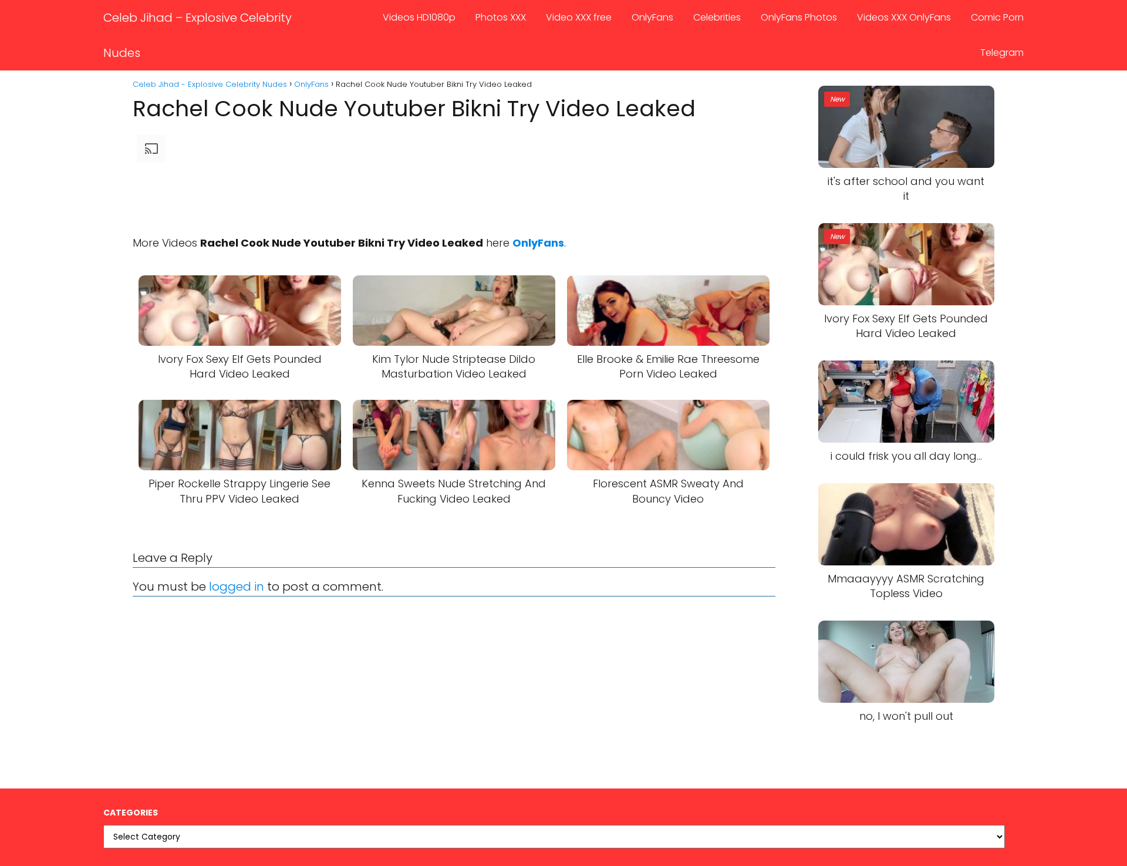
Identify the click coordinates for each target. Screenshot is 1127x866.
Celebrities (717, 17)
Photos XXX (500, 17)
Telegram (1002, 52)
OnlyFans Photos (799, 17)
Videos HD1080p (419, 17)
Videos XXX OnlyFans (904, 17)
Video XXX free (579, 17)
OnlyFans (652, 17)
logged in (236, 586)
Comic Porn (997, 17)
